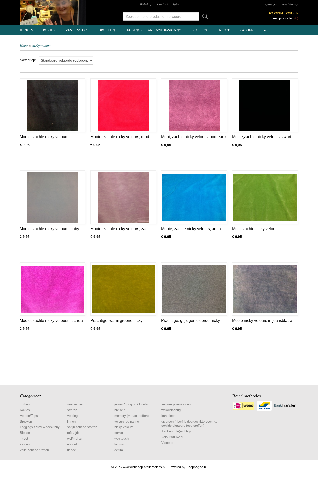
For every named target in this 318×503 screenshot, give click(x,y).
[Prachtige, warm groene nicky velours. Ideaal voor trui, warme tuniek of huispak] (123, 289)
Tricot (223, 30)
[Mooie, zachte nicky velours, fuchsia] (52, 289)
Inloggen (271, 4)
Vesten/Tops (77, 30)
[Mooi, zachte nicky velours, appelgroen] (265, 197)
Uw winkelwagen (283, 13)
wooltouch (121, 438)
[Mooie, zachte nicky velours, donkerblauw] (52, 105)
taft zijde (73, 433)
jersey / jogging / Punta (131, 404)
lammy (119, 444)
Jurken (26, 30)
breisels (119, 410)
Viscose (167, 443)
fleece (71, 450)
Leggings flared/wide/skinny (153, 30)
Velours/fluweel (172, 437)
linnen (71, 421)
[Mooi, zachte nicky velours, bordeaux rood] (194, 105)
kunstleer (168, 416)
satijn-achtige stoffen (82, 427)
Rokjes (49, 30)
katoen (246, 30)
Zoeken (204, 16)
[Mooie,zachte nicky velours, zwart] (265, 105)
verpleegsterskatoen (176, 404)
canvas (119, 433)
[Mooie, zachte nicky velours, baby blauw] (52, 197)
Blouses (199, 30)
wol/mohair (74, 438)
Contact (162, 4)
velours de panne (126, 421)
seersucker (75, 404)
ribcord (72, 444)
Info (176, 4)
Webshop (146, 4)
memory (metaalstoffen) (131, 416)
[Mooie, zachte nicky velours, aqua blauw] (194, 197)
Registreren (290, 4)
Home (24, 45)
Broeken (107, 30)
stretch (72, 410)
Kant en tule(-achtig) (176, 431)
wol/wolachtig (171, 410)
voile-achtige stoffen (34, 450)
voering (72, 416)
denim (118, 450)
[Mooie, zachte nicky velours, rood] (123, 105)
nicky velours (41, 45)
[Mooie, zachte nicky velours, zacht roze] (123, 197)
